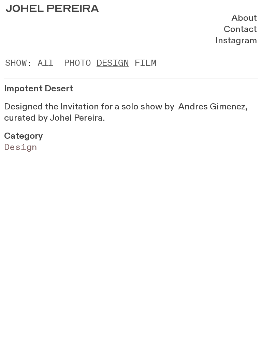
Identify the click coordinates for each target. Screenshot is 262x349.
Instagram (236, 40)
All (45, 63)
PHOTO (77, 63)
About (244, 18)
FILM (145, 63)
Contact (240, 29)
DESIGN (113, 63)
